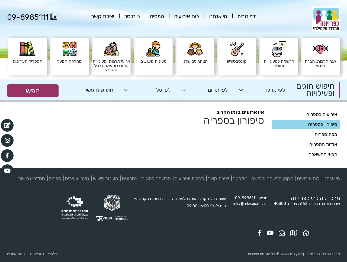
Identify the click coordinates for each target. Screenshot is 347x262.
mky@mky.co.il (246, 203)
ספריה (55, 178)
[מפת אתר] (293, 233)
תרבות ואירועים (189, 178)
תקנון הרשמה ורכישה (272, 178)
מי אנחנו (331, 178)
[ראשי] (305, 233)
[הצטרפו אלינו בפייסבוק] (259, 233)
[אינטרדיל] (52, 254)
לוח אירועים (308, 178)
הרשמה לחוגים (156, 178)
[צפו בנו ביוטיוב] (270, 233)
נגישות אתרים (16, 254)
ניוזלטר (240, 178)
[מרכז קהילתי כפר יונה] (326, 30)
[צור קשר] (282, 233)
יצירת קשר (218, 178)
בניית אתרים (37, 254)
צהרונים (130, 178)
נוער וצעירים (77, 178)
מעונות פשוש (105, 178)
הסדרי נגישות (31, 178)
